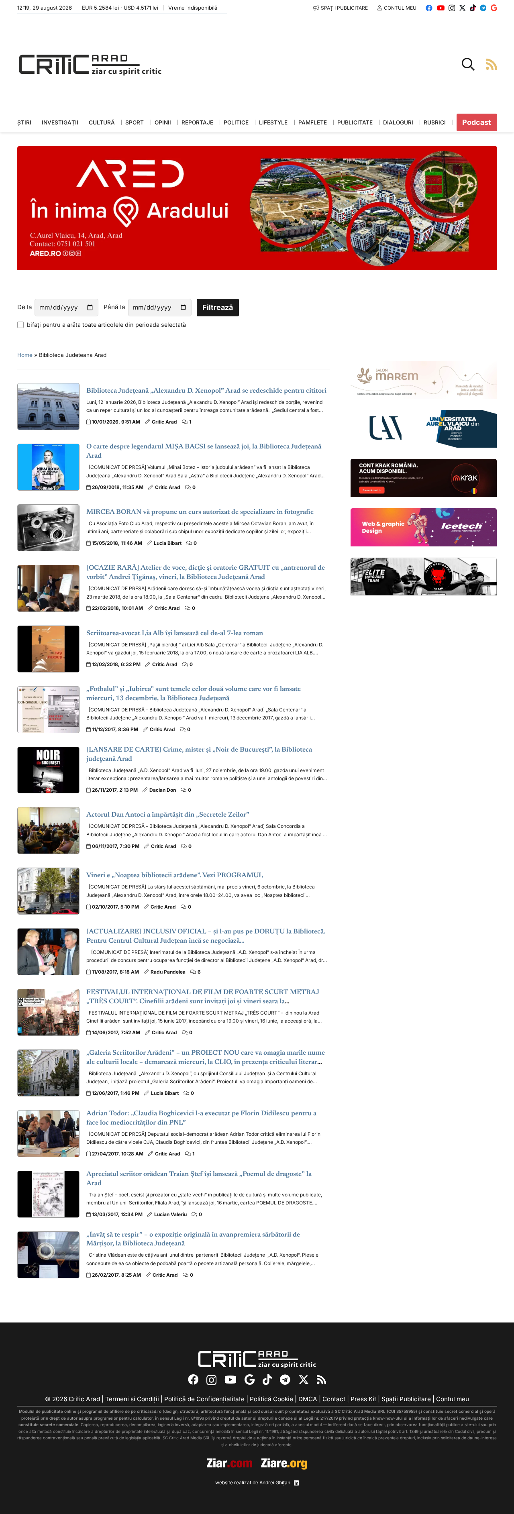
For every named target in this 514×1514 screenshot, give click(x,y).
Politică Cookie (271, 1399)
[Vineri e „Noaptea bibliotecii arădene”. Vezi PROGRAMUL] (49, 891)
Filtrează (217, 307)
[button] (468, 64)
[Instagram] (452, 8)
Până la (114, 307)
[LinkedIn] (296, 1483)
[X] (462, 7)
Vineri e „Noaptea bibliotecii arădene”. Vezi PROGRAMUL (174, 875)
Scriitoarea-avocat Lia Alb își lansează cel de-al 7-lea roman (174, 633)
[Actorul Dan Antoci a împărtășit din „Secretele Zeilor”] (49, 830)
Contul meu (452, 1399)
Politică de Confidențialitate (204, 1399)
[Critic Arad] (90, 64)
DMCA (307, 1399)
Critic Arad (164, 422)
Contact (333, 1399)
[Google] (494, 7)
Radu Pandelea (168, 972)
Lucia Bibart (168, 543)
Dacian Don (162, 790)
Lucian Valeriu (170, 1214)
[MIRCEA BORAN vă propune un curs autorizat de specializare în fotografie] (49, 528)
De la (24, 307)
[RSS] (321, 1379)
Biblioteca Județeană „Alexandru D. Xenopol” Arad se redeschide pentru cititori (206, 391)
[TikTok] (473, 7)
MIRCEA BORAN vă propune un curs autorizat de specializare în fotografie (200, 512)
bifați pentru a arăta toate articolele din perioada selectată (106, 324)
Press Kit (363, 1399)
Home (25, 355)
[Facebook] (429, 7)
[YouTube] (441, 7)
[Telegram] (483, 7)
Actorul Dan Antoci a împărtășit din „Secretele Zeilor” (167, 815)
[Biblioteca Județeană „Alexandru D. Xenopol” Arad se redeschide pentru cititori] (49, 406)
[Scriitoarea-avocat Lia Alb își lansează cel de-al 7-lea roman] (49, 649)
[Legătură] (491, 64)
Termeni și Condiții (132, 1399)
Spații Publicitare (406, 1399)
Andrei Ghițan (274, 1482)
